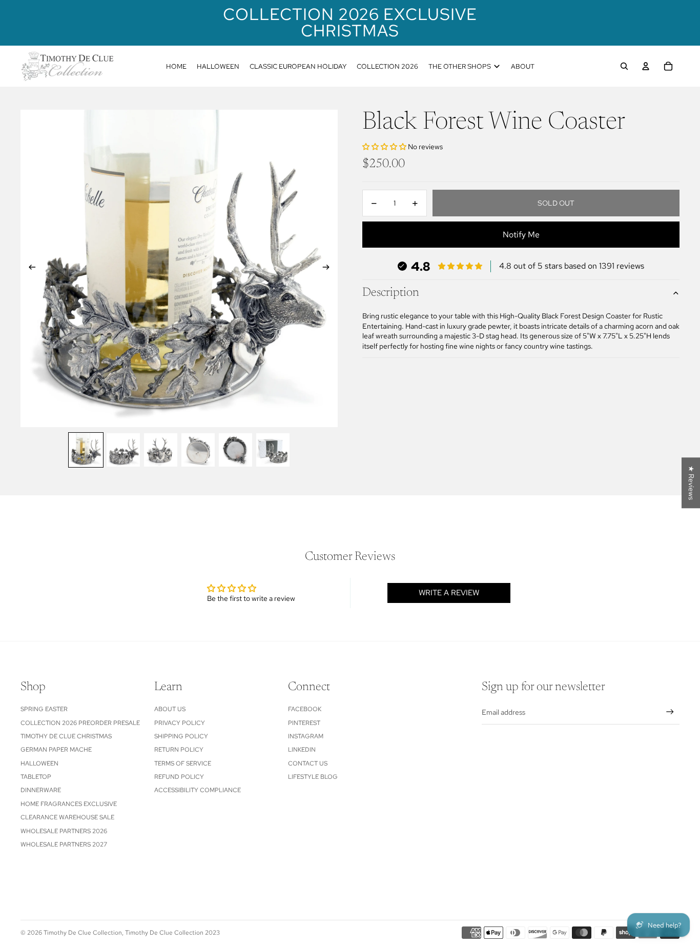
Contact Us (307, 763)
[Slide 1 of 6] (85, 450)
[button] (385, 147)
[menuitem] (176, 66)
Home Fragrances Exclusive (68, 804)
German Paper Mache (56, 749)
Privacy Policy (179, 723)
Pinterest (304, 723)
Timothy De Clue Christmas (66, 736)
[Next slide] (329, 268)
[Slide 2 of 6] (123, 450)
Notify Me (521, 235)
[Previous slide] (28, 268)
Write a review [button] (449, 593)
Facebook (304, 709)
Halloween (39, 763)
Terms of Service (182, 763)
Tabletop (35, 777)
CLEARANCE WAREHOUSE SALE (67, 817)
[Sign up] (670, 711)
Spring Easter (44, 709)
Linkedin (302, 749)
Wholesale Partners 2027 (63, 844)
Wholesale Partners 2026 (63, 831)
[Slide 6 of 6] (273, 450)
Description (390, 293)
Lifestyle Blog (313, 777)
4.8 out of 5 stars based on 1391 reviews (571, 266)
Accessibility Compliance (197, 790)
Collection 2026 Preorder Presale (80, 723)
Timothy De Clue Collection (83, 933)
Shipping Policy (181, 736)
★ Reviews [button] (691, 483)
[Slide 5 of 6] (235, 450)
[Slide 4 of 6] (198, 450)
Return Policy (178, 749)
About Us (170, 709)
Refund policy (179, 777)
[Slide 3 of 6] (160, 450)
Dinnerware (40, 790)
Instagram (305, 736)
